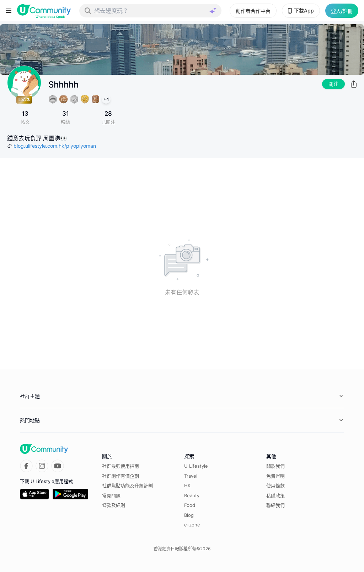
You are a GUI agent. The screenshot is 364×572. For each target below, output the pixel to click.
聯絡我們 (275, 505)
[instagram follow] (42, 466)
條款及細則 (113, 505)
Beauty (191, 495)
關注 (333, 84)
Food (189, 505)
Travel (190, 476)
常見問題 (111, 495)
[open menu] (8, 10)
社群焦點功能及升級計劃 (127, 485)
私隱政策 (275, 495)
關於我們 (275, 466)
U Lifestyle (196, 466)
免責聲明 (275, 476)
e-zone (192, 525)
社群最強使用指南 (120, 466)
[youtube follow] (57, 466)
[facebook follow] (26, 466)
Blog (189, 515)
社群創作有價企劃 (120, 476)
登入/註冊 (342, 11)
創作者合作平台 (253, 11)
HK (187, 485)
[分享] (353, 84)
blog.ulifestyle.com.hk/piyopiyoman (55, 146)
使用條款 (275, 485)
